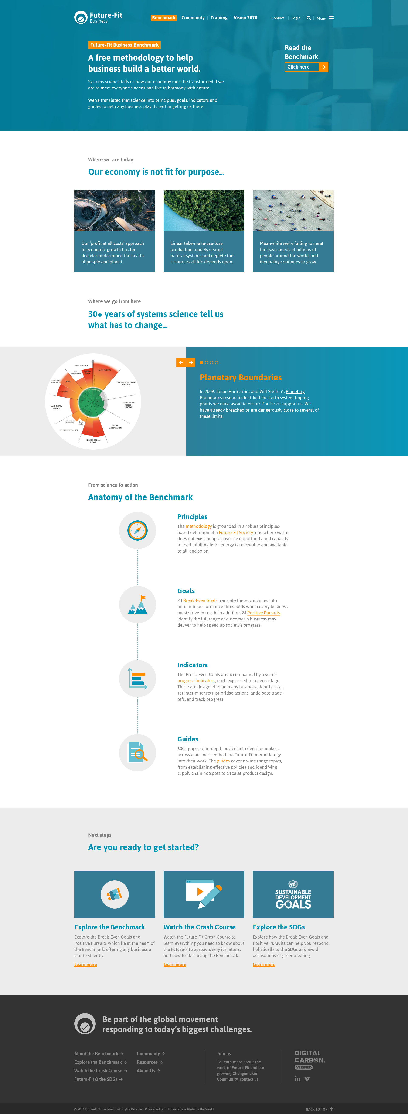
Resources (147, 1062)
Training (219, 18)
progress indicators (196, 680)
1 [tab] (201, 362)
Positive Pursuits (263, 612)
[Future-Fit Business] (98, 17)
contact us (249, 1079)
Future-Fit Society (236, 532)
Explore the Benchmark (98, 1062)
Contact (277, 18)
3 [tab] (211, 362)
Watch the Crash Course (98, 1070)
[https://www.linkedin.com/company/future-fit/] (297, 1078)
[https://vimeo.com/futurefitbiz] (307, 1078)
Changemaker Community (237, 1076)
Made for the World (200, 1109)
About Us (146, 1070)
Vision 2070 (245, 18)
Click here (298, 67)
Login (296, 18)
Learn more (85, 964)
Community (192, 18)
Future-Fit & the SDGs (96, 1079)
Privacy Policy (154, 1109)
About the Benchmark (96, 1053)
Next (191, 362)
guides (223, 761)
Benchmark (163, 18)
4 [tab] (216, 362)
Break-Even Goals (200, 600)
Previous (181, 362)
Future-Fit (240, 1068)
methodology (199, 526)
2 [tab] (206, 362)
